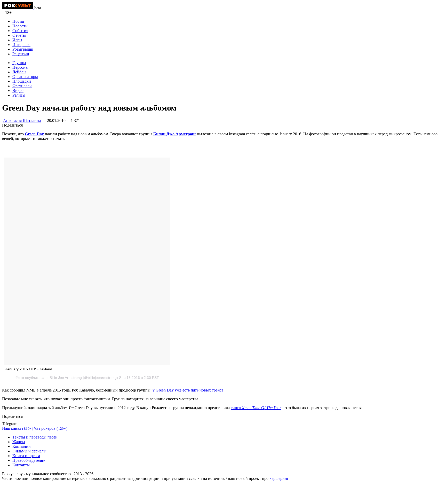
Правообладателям (28, 460)
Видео (17, 90)
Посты (18, 21)
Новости (20, 26)
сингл (256, 407)
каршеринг (279, 478)
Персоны (20, 67)
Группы (19, 62)
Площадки (21, 81)
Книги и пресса (26, 455)
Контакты (21, 465)
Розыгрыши (22, 49)
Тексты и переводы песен (35, 437)
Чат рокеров (50, 428)
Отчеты (19, 35)
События (20, 30)
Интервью (21, 44)
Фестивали (22, 86)
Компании (21, 446)
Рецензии (20, 54)
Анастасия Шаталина (22, 120)
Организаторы (25, 76)
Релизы (18, 95)
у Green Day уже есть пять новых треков (188, 390)
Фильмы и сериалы (29, 451)
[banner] (18, 8)
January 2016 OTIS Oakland (28, 369)
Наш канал (17, 428)
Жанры (18, 442)
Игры (17, 40)
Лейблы (19, 72)
